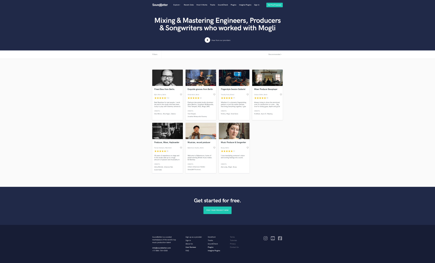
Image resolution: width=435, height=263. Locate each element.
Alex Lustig (224, 167)
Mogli (228, 114)
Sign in (256, 5)
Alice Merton (158, 114)
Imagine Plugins (245, 5)
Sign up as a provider (194, 237)
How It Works (201, 5)
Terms (232, 237)
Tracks (212, 5)
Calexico (173, 114)
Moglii (230, 167)
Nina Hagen (166, 114)
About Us (189, 244)
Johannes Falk (168, 167)
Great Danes (234, 114)
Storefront (212, 237)
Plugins (233, 5)
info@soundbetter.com (161, 248)
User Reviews (191, 247)
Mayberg (269, 114)
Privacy (233, 244)
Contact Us (234, 247)
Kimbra (223, 114)
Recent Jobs (189, 5)
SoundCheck (223, 5)
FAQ (187, 251)
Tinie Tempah (192, 114)
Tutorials (233, 240)
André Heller (158, 170)
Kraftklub (257, 114)
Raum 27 (263, 114)
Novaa (235, 167)
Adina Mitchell (158, 167)
